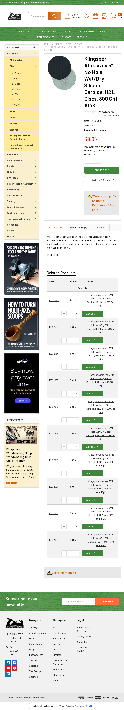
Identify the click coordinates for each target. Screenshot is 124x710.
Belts (12, 111)
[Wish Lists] (88, 16)
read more (12, 482)
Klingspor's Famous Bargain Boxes (20, 137)
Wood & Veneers (15, 207)
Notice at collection (43, 706)
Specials (82, 37)
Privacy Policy (84, 636)
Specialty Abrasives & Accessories (21, 147)
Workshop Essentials (18, 213)
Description (55, 227)
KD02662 (53, 513)
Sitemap (33, 676)
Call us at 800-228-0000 (14, 651)
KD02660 (54, 460)
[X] (14, 674)
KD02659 (53, 433)
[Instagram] (8, 662)
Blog (102, 31)
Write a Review (111, 115)
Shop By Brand (14, 195)
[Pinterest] (14, 668)
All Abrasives (17, 60)
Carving (11, 166)
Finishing (11, 172)
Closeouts (12, 224)
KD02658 (53, 406)
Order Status (86, 31)
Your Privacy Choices (71, 706)
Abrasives (12, 53)
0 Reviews (100, 227)
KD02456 (54, 353)
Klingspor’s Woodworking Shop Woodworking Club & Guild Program (20, 454)
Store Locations (47, 31)
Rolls (12, 117)
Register (76, 17)
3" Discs (16, 88)
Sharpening (13, 189)
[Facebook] (14, 662)
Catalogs (24, 31)
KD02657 (53, 380)
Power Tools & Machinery (20, 183)
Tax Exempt (35, 671)
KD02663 (53, 539)
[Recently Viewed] (106, 16)
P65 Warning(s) (78, 227)
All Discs (16, 73)
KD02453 (54, 300)
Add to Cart (92, 313)
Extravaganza (45, 37)
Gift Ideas (12, 177)
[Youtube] (8, 668)
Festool (11, 236)
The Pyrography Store (18, 219)
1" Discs (16, 78)
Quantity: (90, 154)
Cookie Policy (83, 641)
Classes (66, 37)
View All (16, 104)
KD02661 (53, 486)
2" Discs (16, 83)
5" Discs (16, 99)
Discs (13, 66)
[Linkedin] (8, 674)
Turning (11, 201)
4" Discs (16, 94)
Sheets (13, 123)
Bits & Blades (14, 154)
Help (67, 31)
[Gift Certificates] (97, 16)
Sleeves (14, 129)
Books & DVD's (14, 160)
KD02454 (54, 326)
